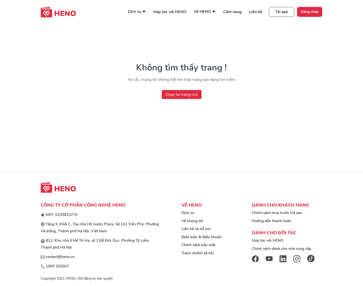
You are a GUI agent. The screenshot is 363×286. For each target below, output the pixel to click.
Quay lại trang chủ (182, 94)
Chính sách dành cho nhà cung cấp (281, 248)
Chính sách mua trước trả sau (277, 212)
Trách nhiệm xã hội (198, 253)
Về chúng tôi (192, 220)
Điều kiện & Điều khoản (202, 237)
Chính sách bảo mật (198, 244)
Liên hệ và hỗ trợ (196, 228)
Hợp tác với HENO (169, 12)
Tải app (281, 11)
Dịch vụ (188, 212)
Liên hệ (255, 12)
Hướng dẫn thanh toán (271, 220)
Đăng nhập (310, 11)
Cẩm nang (232, 12)
